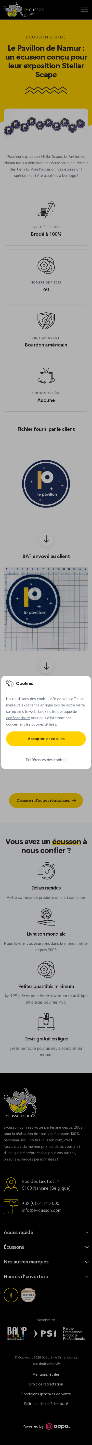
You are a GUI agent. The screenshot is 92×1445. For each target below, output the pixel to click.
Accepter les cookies (46, 738)
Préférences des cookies (46, 760)
